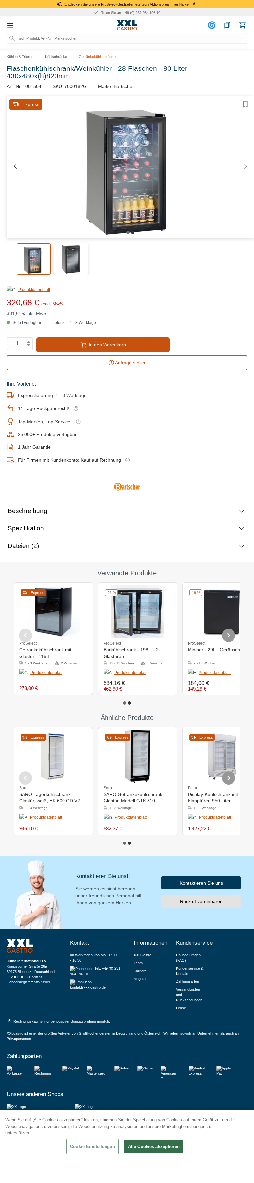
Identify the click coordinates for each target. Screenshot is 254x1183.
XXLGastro (142, 955)
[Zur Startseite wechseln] (127, 25)
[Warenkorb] (242, 25)
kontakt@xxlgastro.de (88, 987)
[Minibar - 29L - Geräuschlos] (221, 611)
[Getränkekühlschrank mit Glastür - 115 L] (53, 611)
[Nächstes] (245, 166)
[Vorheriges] (15, 166)
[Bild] (128, 232)
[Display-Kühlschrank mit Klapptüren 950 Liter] (221, 756)
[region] (127, 1146)
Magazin (140, 979)
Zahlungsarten (187, 981)
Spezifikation (26, 528)
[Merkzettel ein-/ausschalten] (245, 104)
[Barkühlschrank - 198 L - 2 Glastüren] (137, 611)
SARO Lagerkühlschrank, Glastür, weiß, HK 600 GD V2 (49, 797)
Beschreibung (27, 510)
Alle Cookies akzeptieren (154, 1146)
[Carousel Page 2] (129, 703)
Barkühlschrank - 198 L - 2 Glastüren (131, 653)
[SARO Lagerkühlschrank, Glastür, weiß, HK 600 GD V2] (53, 756)
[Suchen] (12, 38)
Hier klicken (181, 4)
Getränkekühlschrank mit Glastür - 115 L (45, 653)
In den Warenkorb (106, 344)
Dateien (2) (23, 545)
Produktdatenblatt (34, 289)
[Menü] (10, 25)
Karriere (140, 971)
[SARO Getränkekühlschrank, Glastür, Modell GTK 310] (137, 756)
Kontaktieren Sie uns (201, 883)
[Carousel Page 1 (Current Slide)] (124, 703)
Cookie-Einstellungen (92, 1146)
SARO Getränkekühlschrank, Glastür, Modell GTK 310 (134, 797)
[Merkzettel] (227, 25)
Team (138, 963)
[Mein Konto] (212, 25)
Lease (181, 1008)
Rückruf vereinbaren (201, 901)
